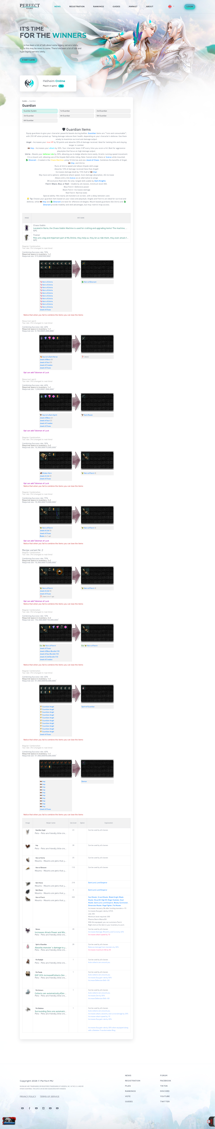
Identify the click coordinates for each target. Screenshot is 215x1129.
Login (190, 7)
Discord (164, 1091)
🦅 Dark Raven (87, 415)
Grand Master (103, 897)
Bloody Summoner (121, 903)
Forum (163, 1076)
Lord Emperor (102, 883)
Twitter (165, 1102)
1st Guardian (65, 111)
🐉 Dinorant (31, 160)
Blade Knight (113, 897)
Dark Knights (100, 181)
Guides (116, 7)
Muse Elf (97, 900)
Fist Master (117, 905)
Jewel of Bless (45, 360)
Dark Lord (92, 883)
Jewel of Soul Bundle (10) (49, 654)
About (149, 7)
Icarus (108, 157)
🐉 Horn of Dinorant (88, 282)
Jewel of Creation (46, 365)
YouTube (165, 1097)
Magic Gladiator (113, 900)
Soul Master (92, 897)
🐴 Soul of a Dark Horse (48, 357)
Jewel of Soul (45, 362)
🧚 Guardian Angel (47, 707)
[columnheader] (26, 218)
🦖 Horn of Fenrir (88, 473)
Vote (128, 1097)
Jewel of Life (44, 476)
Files (128, 1086)
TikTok (164, 1086)
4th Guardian (65, 116)
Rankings (98, 7)
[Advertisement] (76, 1049)
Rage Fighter (107, 905)
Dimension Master (95, 905)
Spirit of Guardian (88, 707)
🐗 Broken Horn (46, 473)
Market (133, 7)
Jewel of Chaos (92, 160)
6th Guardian (28, 120)
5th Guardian (102, 116)
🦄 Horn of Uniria (46, 282)
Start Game (28, 60)
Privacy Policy (28, 1097)
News (57, 7)
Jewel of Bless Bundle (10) (49, 651)
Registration (76, 7)
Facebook (165, 1081)
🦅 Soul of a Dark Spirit (48, 415)
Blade (42, 536)
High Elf (104, 900)
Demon (84, 781)
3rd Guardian (29, 116)
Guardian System (30, 111)
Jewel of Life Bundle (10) (49, 657)
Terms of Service (49, 1097)
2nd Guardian (102, 111)
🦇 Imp (30, 148)
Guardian (92, 133)
